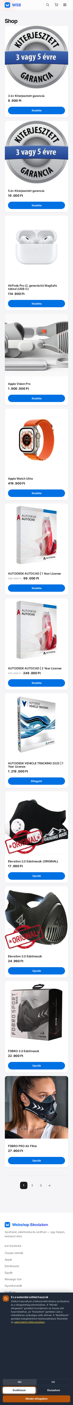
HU (20, 1382)
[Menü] (64, 5)
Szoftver (10, 1292)
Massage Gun (13, 1279)
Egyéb (9, 1272)
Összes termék (14, 1253)
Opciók (36, 875)
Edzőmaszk (12, 1266)
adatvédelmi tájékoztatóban (29, 1322)
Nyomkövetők (13, 1285)
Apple (8, 1259)
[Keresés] (47, 5)
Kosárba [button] (36, 110)
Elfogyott (36, 781)
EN (53, 1382)
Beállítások (19, 1390)
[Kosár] (56, 5)
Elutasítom (53, 1390)
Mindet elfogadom (37, 1398)
